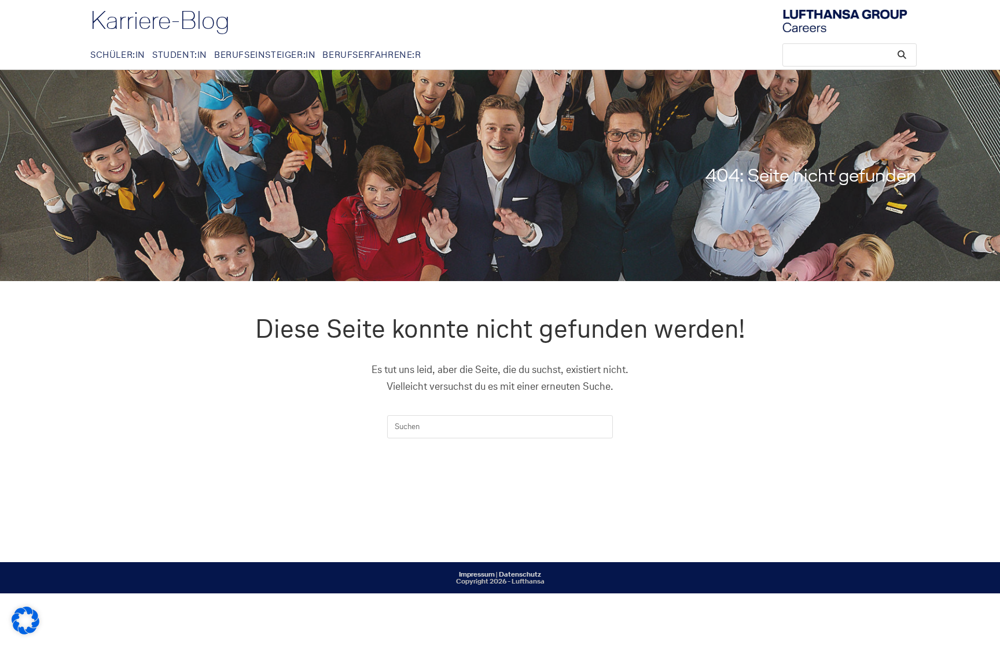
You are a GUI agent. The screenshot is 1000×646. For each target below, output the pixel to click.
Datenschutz (520, 574)
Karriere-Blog (160, 20)
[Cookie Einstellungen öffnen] (25, 631)
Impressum (477, 574)
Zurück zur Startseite (500, 485)
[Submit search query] (902, 55)
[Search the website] (849, 54)
